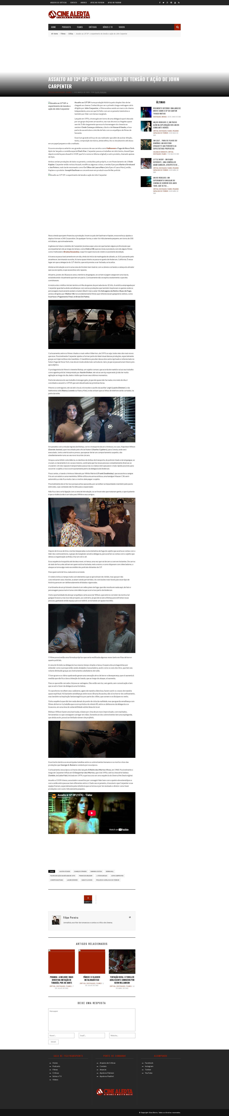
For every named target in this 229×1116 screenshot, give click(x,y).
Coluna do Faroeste (160, 152)
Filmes (80, 27)
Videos (122, 27)
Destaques (60, 92)
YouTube (148, 1073)
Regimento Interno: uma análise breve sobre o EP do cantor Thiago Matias (167, 111)
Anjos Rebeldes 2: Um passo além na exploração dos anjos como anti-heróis (166, 125)
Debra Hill (110, 871)
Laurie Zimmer (72, 880)
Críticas (93, 27)
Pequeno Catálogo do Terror (107, 880)
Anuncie (84, 2)
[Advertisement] (137, 14)
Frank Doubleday (85, 876)
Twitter (148, 1069)
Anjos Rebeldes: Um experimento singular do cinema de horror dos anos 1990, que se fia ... (165, 181)
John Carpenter (117, 876)
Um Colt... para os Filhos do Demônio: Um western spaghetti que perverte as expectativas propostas (165, 144)
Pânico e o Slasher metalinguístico (91, 978)
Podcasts (66, 27)
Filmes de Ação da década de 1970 (62, 876)
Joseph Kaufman (56, 880)
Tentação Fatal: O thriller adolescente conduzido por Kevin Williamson (122, 980)
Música (164, 117)
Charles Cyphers (80, 871)
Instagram (149, 1066)
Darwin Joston (96, 871)
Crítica (51, 92)
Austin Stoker (65, 871)
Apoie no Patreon (97, 2)
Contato (73, 2)
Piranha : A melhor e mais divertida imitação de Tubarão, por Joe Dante (61, 980)
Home (53, 27)
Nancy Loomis (87, 880)
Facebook (149, 1063)
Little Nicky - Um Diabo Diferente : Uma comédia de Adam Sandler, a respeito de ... (166, 162)
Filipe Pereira (100, 92)
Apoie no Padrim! (114, 2)
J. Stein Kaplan (101, 876)
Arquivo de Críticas (58, 2)
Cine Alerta (153, 1112)
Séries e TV (108, 27)
